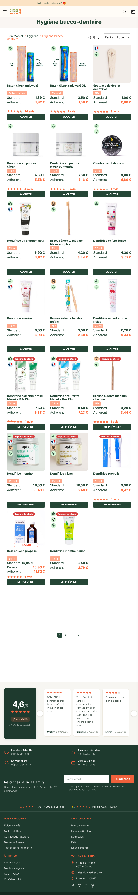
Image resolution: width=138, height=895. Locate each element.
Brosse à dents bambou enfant (67, 319)
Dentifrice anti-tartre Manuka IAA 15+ (65, 397)
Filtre (95, 37)
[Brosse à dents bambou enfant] (69, 297)
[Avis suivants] (134, 713)
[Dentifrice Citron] (69, 452)
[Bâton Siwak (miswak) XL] (69, 64)
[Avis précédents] (40, 713)
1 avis (71, 111)
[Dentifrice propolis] (112, 452)
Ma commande (80, 825)
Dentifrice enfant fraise (109, 240)
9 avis (115, 111)
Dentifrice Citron (62, 473)
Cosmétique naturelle (16, 836)
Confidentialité (12, 879)
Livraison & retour (81, 831)
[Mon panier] (133, 12)
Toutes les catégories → (18, 847)
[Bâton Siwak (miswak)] (26, 64)
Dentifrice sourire (19, 318)
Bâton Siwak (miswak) (22, 85)
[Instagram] (80, 886)
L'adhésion (77, 836)
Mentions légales (14, 868)
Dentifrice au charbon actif (25, 240)
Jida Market (15, 36)
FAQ (73, 842)
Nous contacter (80, 847)
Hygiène (32, 36)
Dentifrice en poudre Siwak (21, 164)
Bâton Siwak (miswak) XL (68, 85)
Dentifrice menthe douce (67, 551)
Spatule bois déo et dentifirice (106, 87)
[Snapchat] (86, 886)
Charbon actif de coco (108, 163)
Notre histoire (12, 862)
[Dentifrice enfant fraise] (112, 219)
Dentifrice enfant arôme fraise (110, 319)
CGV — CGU (11, 873)
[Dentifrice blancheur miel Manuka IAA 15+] (26, 374)
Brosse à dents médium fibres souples (67, 242)
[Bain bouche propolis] (26, 529)
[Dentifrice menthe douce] (69, 529)
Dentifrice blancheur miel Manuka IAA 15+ (25, 397)
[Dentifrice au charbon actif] (26, 219)
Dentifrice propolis (106, 473)
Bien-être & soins (14, 842)
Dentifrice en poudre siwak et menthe (64, 164)
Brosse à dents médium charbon (110, 397)
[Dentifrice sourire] (26, 297)
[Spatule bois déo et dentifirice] (112, 64)
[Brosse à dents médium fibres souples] (69, 219)
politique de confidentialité (82, 789)
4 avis (28, 189)
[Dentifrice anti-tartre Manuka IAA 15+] (69, 374)
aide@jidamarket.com (89, 872)
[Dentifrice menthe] (26, 452)
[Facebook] (73, 886)
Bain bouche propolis (22, 551)
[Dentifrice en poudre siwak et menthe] (69, 141)
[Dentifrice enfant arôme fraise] (112, 297)
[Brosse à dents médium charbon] (112, 374)
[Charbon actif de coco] (112, 141)
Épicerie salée (12, 825)
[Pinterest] (93, 886)
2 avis (72, 189)
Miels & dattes (12, 831)
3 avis (115, 499)
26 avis (29, 111)
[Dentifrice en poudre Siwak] (26, 141)
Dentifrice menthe (20, 473)
